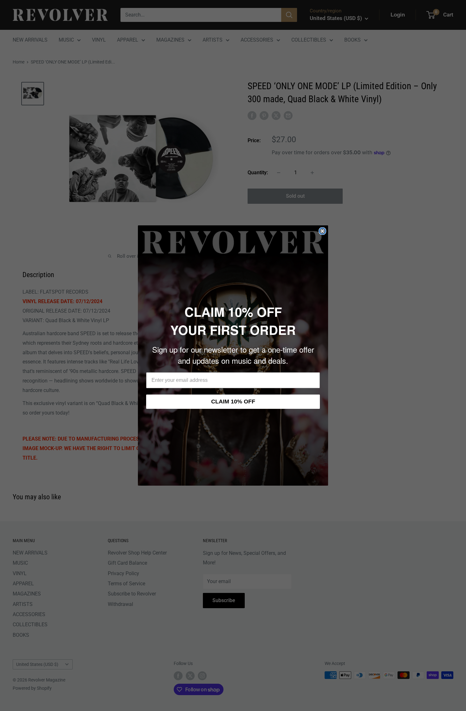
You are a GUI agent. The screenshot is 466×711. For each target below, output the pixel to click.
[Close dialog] (322, 231)
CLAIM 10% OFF (233, 401)
